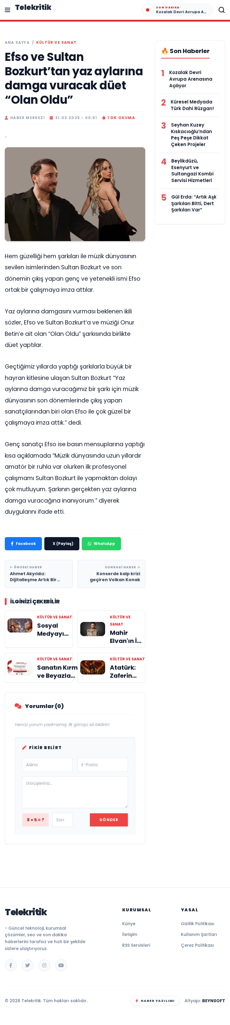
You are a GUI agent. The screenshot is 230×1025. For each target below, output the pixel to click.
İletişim (129, 934)
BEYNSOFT (213, 1001)
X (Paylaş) (63, 543)
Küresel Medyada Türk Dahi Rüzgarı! (192, 105)
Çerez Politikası (197, 945)
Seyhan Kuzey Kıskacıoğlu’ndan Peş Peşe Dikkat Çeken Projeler (191, 135)
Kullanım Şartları (199, 934)
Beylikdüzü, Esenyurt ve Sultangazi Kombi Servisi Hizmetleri (192, 171)
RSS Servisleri (136, 945)
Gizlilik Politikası (197, 924)
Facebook (26, 543)
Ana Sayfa (17, 42)
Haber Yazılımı (158, 1000)
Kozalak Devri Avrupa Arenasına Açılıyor (190, 79)
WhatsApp (104, 543)
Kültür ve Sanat (56, 42)
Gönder (108, 819)
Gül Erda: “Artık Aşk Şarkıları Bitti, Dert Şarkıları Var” (194, 203)
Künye (128, 924)
